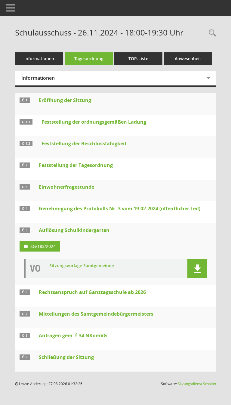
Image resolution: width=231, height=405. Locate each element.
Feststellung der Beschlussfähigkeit (84, 143)
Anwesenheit (188, 58)
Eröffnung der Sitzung (65, 100)
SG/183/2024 (43, 246)
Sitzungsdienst (197, 383)
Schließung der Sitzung (66, 357)
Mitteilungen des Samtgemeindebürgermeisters (96, 314)
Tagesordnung (88, 58)
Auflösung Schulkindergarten (74, 230)
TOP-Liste (138, 58)
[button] (197, 268)
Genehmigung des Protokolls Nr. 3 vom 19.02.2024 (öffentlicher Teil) (119, 208)
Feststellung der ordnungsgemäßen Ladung (94, 122)
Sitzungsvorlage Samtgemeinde (81, 265)
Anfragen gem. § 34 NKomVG (73, 335)
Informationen (39, 58)
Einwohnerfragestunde (66, 187)
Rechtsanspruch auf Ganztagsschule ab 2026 (92, 292)
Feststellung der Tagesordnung (76, 165)
